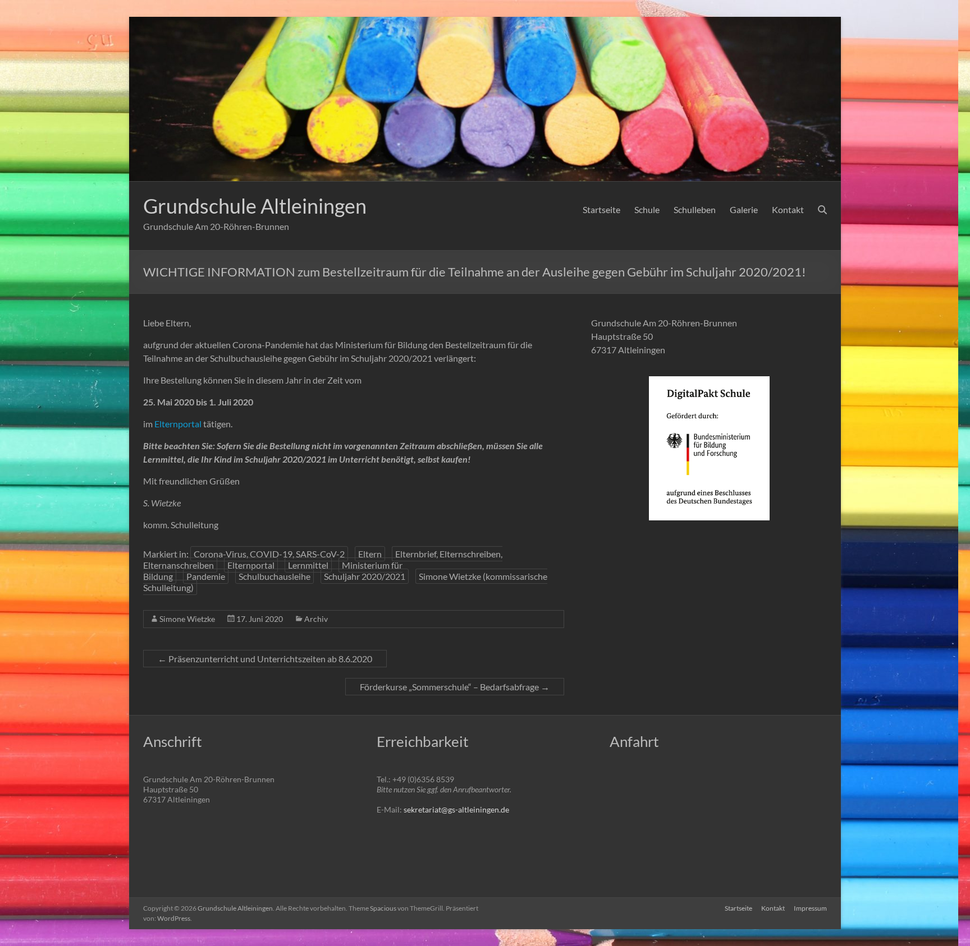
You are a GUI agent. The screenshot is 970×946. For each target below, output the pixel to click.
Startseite (601, 209)
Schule (647, 209)
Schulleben (695, 209)
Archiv (316, 619)
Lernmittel (308, 565)
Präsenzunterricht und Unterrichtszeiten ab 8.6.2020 (265, 658)
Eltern (370, 553)
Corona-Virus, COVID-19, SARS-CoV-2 (269, 553)
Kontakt (788, 209)
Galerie (744, 209)
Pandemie (205, 576)
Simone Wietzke (187, 619)
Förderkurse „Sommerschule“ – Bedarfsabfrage (455, 686)
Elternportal (178, 423)
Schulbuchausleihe (274, 576)
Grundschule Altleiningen (255, 205)
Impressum (810, 908)
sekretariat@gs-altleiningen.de (456, 809)
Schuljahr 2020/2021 (364, 576)
